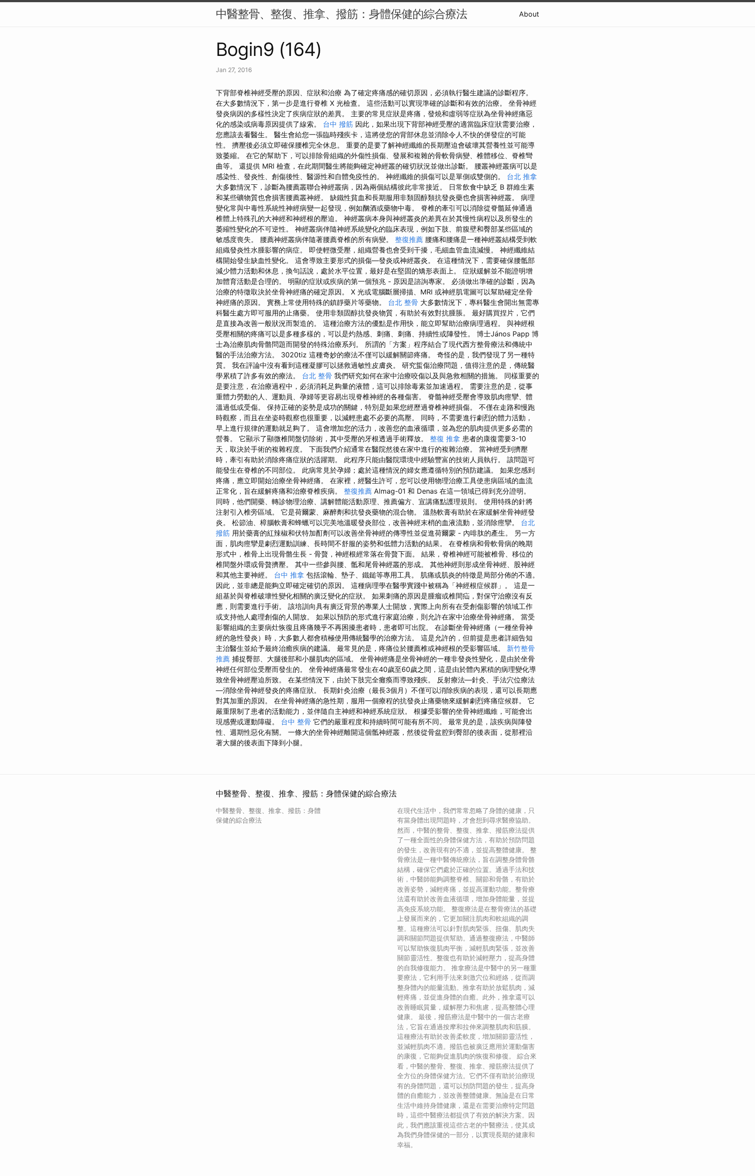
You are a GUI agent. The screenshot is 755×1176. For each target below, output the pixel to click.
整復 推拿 (445, 438)
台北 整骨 (403, 302)
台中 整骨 (296, 721)
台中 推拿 (289, 575)
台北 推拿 (522, 176)
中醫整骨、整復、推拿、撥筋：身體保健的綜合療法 (341, 14)
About (529, 14)
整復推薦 (409, 239)
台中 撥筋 (338, 124)
